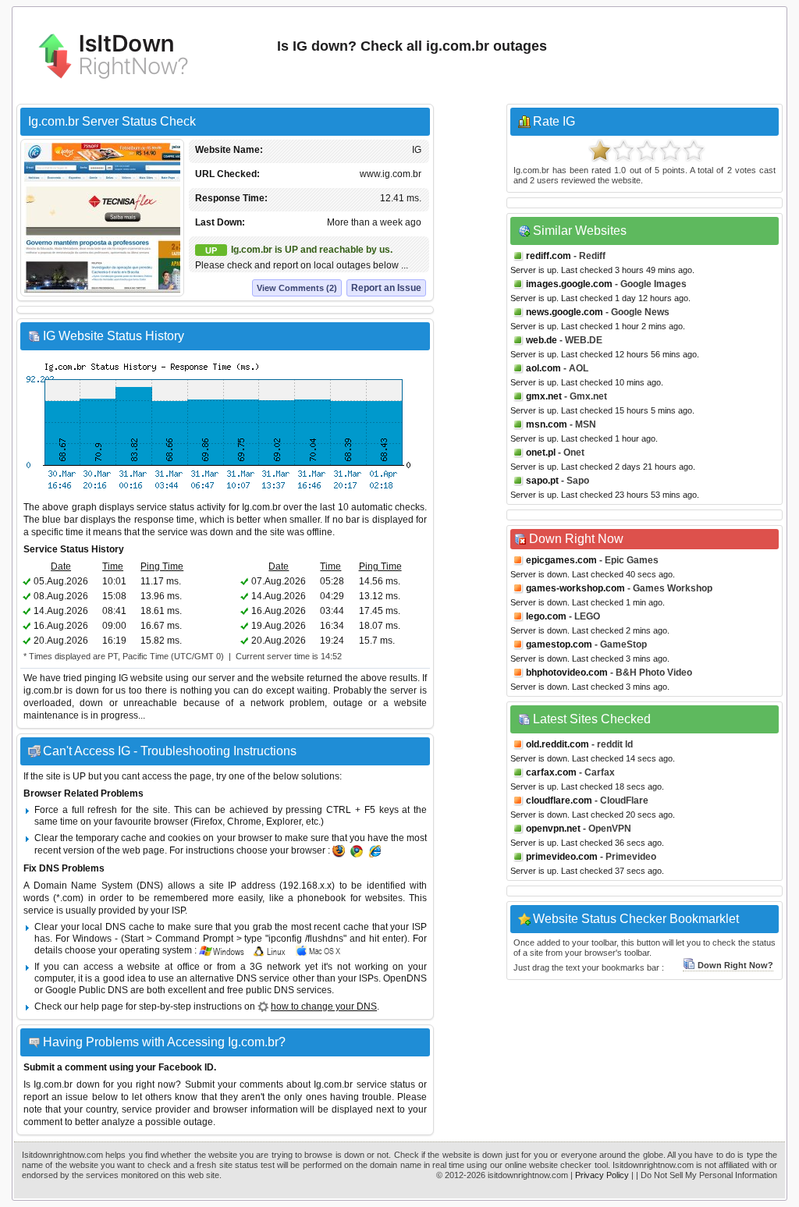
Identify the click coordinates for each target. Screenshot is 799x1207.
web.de (541, 340)
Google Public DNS (86, 990)
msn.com (546, 424)
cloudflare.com (559, 800)
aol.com (543, 368)
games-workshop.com (575, 588)
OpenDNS (405, 978)
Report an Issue (386, 287)
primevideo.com (562, 856)
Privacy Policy (602, 1175)
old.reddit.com (557, 744)
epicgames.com (561, 560)
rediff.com (548, 255)
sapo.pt (542, 480)
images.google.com (569, 284)
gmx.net (544, 396)
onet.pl (541, 452)
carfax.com (551, 772)
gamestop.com (559, 644)
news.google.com (564, 312)
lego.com (546, 616)
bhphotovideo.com (567, 672)
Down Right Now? (735, 965)
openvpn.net (553, 828)
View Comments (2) (297, 288)
